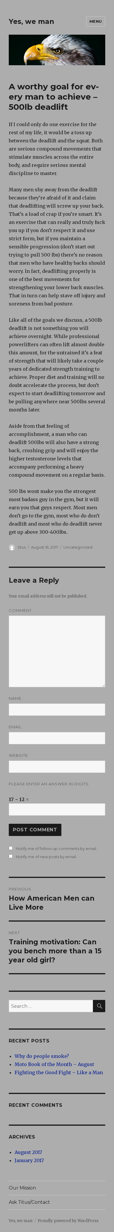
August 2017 (28, 1152)
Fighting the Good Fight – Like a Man (59, 1072)
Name (15, 698)
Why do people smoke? (42, 1056)
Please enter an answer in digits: (49, 784)
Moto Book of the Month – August (54, 1064)
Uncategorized (77, 547)
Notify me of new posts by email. (46, 856)
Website (18, 755)
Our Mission (22, 1188)
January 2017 (29, 1160)
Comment (20, 610)
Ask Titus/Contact (29, 1202)
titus (22, 547)
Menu (95, 21)
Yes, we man (31, 21)
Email (15, 726)
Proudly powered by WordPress (68, 1220)
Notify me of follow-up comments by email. (56, 848)
